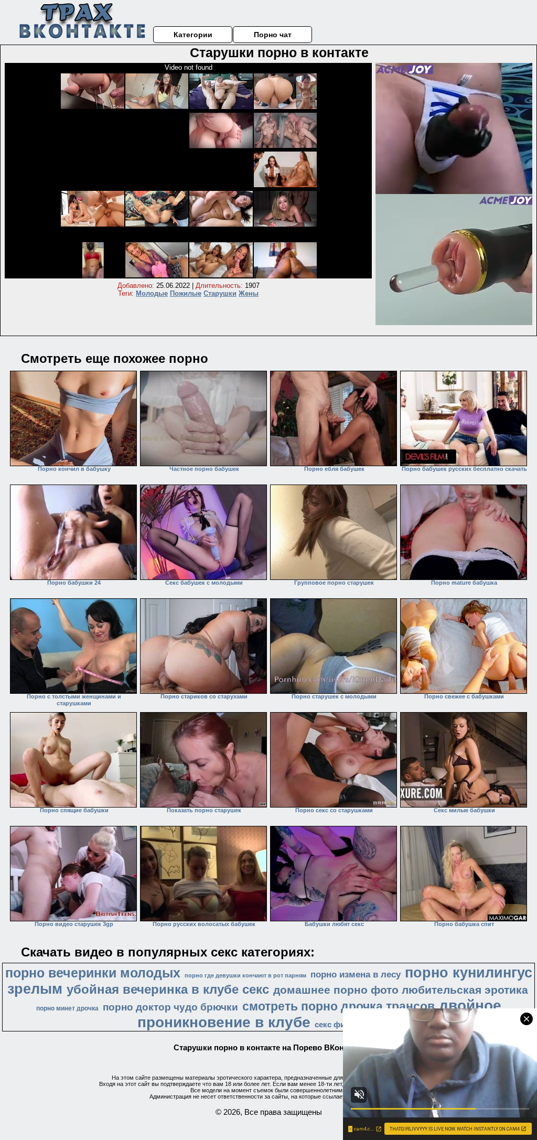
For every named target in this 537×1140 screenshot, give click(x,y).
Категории (193, 34)
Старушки (220, 293)
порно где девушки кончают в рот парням (245, 975)
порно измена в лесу (355, 974)
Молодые (152, 293)
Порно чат (273, 34)
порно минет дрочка (67, 1008)
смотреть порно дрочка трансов (338, 1006)
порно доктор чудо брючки (170, 1007)
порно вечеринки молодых (92, 972)
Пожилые (185, 293)
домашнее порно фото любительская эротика (400, 990)
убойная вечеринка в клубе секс (168, 989)
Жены (249, 293)
